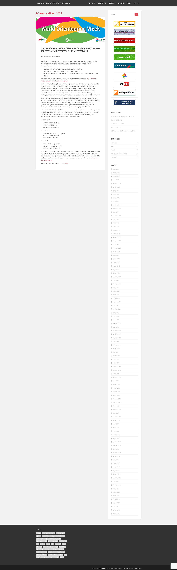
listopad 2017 (117, 409)
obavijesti (113, 157)
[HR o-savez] (124, 40)
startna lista (51, 552)
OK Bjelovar (57, 56)
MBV (129, 3)
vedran (50, 554)
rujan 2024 (116, 212)
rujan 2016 (116, 449)
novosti (113, 150)
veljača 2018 (116, 395)
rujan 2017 (116, 413)
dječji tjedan (40, 541)
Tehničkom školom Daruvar (59, 81)
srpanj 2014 (116, 510)
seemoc (55, 549)
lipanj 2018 (116, 381)
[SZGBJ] (124, 102)
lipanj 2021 (116, 313)
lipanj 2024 (116, 219)
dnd (46, 541)
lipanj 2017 (116, 424)
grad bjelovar (63, 541)
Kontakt (112, 3)
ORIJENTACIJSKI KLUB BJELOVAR (53, 3)
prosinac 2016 (117, 442)
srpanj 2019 (116, 348)
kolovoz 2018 (117, 377)
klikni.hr (76, 107)
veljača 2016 (116, 470)
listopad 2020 (117, 323)
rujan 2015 (116, 481)
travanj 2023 (116, 262)
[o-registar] (124, 49)
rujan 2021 (116, 305)
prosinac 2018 (117, 366)
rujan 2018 (116, 374)
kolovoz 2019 (117, 345)
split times (39, 552)
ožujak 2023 (116, 266)
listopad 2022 (117, 277)
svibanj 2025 (116, 194)
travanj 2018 (116, 388)
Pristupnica (102, 3)
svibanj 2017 (116, 427)
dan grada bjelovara (42, 538)
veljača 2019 (116, 363)
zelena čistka (44, 557)
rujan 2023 (116, 244)
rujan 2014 (116, 506)
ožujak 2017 (116, 435)
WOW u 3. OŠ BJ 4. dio (117, 124)
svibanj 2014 (116, 514)
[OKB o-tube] (124, 84)
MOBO (136, 3)
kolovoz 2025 (117, 183)
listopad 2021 (117, 302)
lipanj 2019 (116, 352)
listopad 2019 (117, 338)
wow (38, 557)
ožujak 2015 (116, 499)
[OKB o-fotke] (124, 76)
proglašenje (62, 546)
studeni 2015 (116, 474)
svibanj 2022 (116, 291)
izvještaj (42, 544)
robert (49, 549)
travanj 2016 (116, 463)
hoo (38, 544)
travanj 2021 (116, 320)
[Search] (136, 14)
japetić (48, 544)
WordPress (138, 568)
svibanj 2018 (116, 384)
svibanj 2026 (116, 173)
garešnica (55, 541)
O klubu (92, 3)
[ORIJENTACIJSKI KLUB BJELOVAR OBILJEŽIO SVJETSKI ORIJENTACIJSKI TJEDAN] (70, 30)
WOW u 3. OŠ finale (116, 120)
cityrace (54, 536)
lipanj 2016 (116, 460)
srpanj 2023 (116, 252)
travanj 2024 (116, 226)
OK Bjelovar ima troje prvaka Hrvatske (122, 116)
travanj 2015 (116, 496)
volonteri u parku (58, 554)
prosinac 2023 (117, 234)
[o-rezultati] (124, 57)
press (56, 546)
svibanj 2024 (116, 223)
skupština (61, 549)
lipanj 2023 (116, 255)
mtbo (63, 544)
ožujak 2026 (116, 176)
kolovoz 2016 (117, 452)
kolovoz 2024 (117, 216)
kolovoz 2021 (117, 309)
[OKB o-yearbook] (124, 92)
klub (112, 146)
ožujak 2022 (116, 298)
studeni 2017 (116, 406)
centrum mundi (46, 536)
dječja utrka (58, 538)
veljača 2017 (116, 438)
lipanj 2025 (116, 191)
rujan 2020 (116, 327)
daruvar (51, 538)
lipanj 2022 (116, 287)
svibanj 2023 (116, 259)
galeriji (66, 163)
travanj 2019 (116, 359)
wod (65, 554)
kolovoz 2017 (117, 417)
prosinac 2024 (117, 205)
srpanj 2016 (116, 456)
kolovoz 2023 (117, 248)
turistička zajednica (42, 554)
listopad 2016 (117, 445)
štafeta (62, 557)
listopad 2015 (117, 478)
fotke (49, 541)
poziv (51, 546)
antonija (39, 533)
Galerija (121, 3)
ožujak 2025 (116, 201)
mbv (52, 544)
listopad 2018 (117, 370)
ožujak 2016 (116, 467)
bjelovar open (60, 533)
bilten (53, 533)
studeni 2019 (116, 334)
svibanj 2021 (116, 316)
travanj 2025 (116, 198)
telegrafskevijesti (60, 552)
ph (47, 546)
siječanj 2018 (117, 399)
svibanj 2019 (116, 356)
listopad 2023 (117, 241)
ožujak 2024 (116, 230)
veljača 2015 (116, 503)
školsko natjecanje (54, 557)
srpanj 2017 (116, 420)
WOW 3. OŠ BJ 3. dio (117, 127)
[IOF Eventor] (124, 65)
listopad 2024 (117, 208)
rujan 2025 (116, 180)
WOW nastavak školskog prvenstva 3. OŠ (123, 131)
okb (44, 546)
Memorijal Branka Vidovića (119, 153)
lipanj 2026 (116, 169)
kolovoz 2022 (117, 284)
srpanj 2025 (116, 187)
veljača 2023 (116, 269)
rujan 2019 (116, 341)
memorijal (58, 544)
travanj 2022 (116, 295)
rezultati (44, 549)
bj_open (39, 536)
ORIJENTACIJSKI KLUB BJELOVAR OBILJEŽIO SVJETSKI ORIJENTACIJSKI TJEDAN (70, 50)
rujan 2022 (116, 280)
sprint (45, 552)
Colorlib (126, 568)
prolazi (38, 549)
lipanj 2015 (116, 488)
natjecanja (114, 143)
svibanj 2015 (116, 492)
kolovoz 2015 (117, 485)
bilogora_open (46, 533)
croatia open (61, 536)
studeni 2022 (116, 273)
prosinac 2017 (117, 402)
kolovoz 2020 (117, 330)
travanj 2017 (116, 431)
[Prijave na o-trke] (124, 32)
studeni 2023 (116, 237)
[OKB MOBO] (124, 23)
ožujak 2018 (116, 391)
